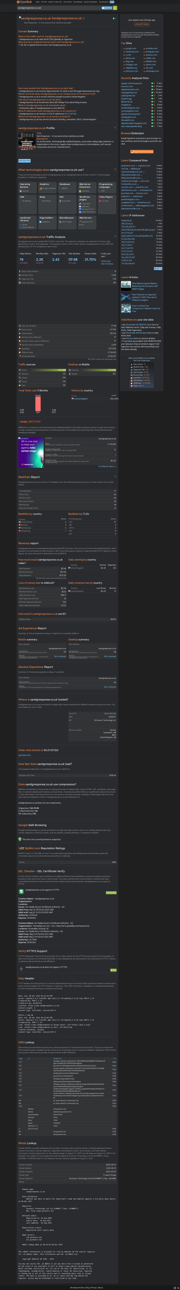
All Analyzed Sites (77, 1288)
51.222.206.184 (128, 239)
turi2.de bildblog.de (130, 169)
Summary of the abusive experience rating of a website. (41, 672)
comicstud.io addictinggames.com (137, 205)
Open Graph (67, 222)
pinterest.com (132, 71)
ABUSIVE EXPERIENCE (90, 2)
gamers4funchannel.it (130, 114)
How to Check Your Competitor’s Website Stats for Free (146, 309)
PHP (103, 191)
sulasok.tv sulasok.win (132, 196)
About (100, 1288)
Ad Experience (32, 628)
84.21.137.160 (70, 114)
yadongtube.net (128, 95)
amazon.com (151, 55)
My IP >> (158, 268)
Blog (88, 1288)
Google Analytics (49, 188)
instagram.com (152, 52)
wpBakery (86, 206)
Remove (129, 338)
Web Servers (85, 218)
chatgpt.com (131, 64)
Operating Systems (25, 185)
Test (114, 970)
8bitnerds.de (126, 102)
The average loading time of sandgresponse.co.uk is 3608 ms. (44, 769)
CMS (22, 197)
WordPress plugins (84, 198)
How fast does (45, 764)
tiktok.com (130, 58)
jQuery (24, 225)
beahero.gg (126, 99)
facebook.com (132, 52)
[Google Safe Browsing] (19, 839)
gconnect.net (25, 755)
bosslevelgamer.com (130, 108)
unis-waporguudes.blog (131, 126)
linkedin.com (151, 61)
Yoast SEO (66, 201)
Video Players (106, 197)
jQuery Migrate (28, 227)
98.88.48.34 (126, 220)
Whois (27, 1143)
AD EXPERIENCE (78, 2)
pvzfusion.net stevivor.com (134, 193)
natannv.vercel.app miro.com (135, 181)
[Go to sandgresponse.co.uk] (83, 18)
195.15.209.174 (127, 242)
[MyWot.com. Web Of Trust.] (21, 848)
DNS (26, 1042)
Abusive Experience (35, 667)
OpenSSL (85, 191)
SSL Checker (41, 871)
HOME (37, 2)
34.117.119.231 (127, 233)
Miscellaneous (67, 218)
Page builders (46, 218)
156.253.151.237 (128, 257)
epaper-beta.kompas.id (131, 83)
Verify (32, 951)
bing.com (130, 61)
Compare (108, 8)
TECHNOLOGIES (103, 2)
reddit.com (150, 58)
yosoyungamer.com (130, 111)
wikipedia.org (131, 68)
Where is (43, 699)
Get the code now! (141, 360)
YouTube (105, 201)
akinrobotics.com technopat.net (136, 190)
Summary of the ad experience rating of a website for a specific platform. (48, 633)
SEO (62, 197)
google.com (131, 48)
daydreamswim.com (130, 89)
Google (32, 825)
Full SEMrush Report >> (107, 466)
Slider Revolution (88, 212)
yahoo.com (151, 64)
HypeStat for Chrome (143, 152)
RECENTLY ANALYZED (55, 2)
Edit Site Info (24, 160)
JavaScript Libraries (25, 219)
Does (47, 784)
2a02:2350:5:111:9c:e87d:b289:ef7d (137, 236)
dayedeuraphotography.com (134, 123)
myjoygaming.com (129, 92)
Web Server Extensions (85, 185)
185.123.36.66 (127, 224)
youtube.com (151, 48)
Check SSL (111, 893)
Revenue (28, 543)
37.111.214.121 (127, 251)
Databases (65, 184)
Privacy (94, 1288)
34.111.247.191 (127, 248)
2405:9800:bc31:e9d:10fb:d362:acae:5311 (139, 230)
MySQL (64, 188)
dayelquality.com (128, 117)
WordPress (26, 201)
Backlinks (29, 477)
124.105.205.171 (128, 227)
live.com (149, 68)
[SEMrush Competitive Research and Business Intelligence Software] (29, 422)
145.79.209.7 (127, 245)
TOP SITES (44, 2)
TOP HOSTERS (67, 2)
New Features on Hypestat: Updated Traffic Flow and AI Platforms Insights (144, 297)
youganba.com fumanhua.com (135, 202)
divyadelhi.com (127, 120)
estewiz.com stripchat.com (134, 187)
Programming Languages (105, 185)
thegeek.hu (126, 105)
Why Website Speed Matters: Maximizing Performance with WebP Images (145, 286)
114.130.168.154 (128, 263)
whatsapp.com (152, 71)
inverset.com (127, 86)
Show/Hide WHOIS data (136, 333)
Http (26, 978)
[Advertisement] (67, 67)
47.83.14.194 (126, 260)
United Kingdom (81, 399)
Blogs (42, 197)
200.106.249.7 (127, 254)
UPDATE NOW (141, 24)
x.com (128, 55)
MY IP (112, 2)
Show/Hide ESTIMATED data (138, 325)
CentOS (25, 191)
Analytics (44, 184)
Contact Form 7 (88, 209)
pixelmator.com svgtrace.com (135, 166)
